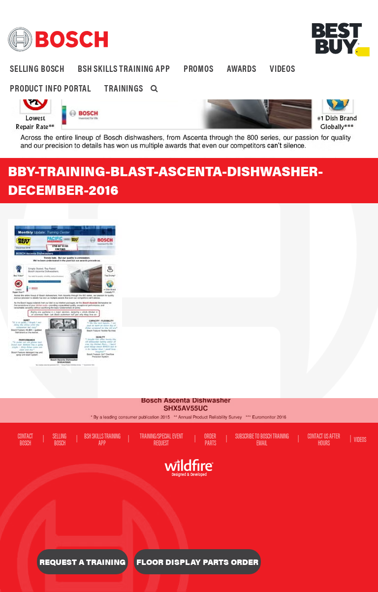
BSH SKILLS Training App (124, 68)
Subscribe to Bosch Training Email (262, 439)
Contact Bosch (25, 439)
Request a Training (82, 561)
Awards (241, 68)
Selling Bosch (37, 68)
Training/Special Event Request (161, 439)
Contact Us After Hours (324, 439)
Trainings (123, 88)
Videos (282, 68)
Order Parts (210, 439)
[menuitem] (37, 68)
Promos (199, 68)
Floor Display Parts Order (197, 561)
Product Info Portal (50, 88)
